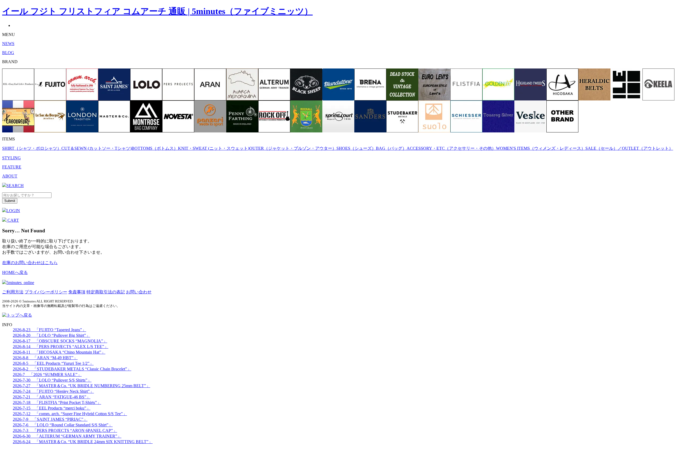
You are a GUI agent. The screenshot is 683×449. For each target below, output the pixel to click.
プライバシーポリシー (46, 292)
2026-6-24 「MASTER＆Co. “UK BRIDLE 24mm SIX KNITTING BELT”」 (83, 441)
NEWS (8, 43)
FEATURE (11, 167)
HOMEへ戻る (15, 272)
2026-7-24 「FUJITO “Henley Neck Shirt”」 (53, 391)
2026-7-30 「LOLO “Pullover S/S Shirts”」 (52, 380)
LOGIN (13, 210)
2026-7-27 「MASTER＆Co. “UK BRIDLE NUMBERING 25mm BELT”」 (81, 385)
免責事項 (76, 292)
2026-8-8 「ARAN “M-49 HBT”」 (45, 357)
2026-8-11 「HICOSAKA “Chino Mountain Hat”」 (59, 352)
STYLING (11, 158)
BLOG (8, 52)
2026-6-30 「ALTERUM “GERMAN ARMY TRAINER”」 (67, 436)
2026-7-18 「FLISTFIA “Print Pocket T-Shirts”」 (57, 402)
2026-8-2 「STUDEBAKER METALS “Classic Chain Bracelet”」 (72, 369)
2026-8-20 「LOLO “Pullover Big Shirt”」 (51, 335)
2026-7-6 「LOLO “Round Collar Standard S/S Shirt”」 (63, 425)
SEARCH (15, 185)
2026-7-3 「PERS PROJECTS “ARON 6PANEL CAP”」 (65, 430)
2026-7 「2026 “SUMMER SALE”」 (47, 374)
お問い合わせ (139, 292)
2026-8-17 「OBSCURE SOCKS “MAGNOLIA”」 (60, 341)
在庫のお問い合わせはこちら (30, 262)
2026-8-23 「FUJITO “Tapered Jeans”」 (49, 329)
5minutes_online (20, 282)
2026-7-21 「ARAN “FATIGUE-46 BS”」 (51, 397)
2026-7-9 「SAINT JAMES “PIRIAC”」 (50, 419)
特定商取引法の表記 (105, 292)
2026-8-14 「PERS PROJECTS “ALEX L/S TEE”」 (60, 346)
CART (12, 220)
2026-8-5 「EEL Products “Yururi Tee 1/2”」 (53, 363)
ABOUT (9, 176)
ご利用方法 (12, 292)
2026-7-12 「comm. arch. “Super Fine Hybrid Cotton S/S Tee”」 (70, 413)
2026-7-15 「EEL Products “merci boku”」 (51, 408)
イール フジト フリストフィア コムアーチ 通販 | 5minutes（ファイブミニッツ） (157, 11)
